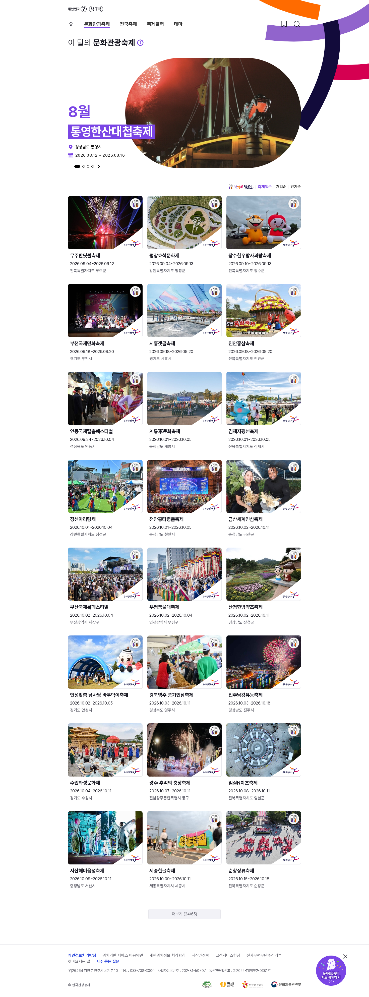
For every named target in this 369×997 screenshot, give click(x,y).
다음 (99, 166)
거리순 (281, 186)
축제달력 (155, 24)
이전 (69, 166)
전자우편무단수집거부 (264, 955)
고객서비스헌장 (228, 955)
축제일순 (265, 186)
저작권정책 (200, 955)
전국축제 (128, 24)
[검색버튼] (297, 24)
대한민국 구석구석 (85, 9)
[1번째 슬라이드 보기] (77, 166)
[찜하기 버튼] (284, 24)
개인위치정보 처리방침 (167, 955)
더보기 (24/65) (184, 914)
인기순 (295, 186)
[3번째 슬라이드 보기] (88, 166)
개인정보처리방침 (82, 955)
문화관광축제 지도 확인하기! (331, 970)
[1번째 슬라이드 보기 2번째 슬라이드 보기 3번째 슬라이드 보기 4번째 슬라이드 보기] (84, 166)
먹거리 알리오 (241, 186)
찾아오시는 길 (79, 961)
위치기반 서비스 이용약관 (122, 955)
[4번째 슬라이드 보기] (92, 166)
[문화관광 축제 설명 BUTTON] (140, 43)
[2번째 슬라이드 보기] (83, 166)
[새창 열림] (207, 986)
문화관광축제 (97, 24)
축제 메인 (71, 24)
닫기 (345, 956)
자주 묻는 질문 (107, 961)
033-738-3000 (142, 971)
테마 (178, 24)
